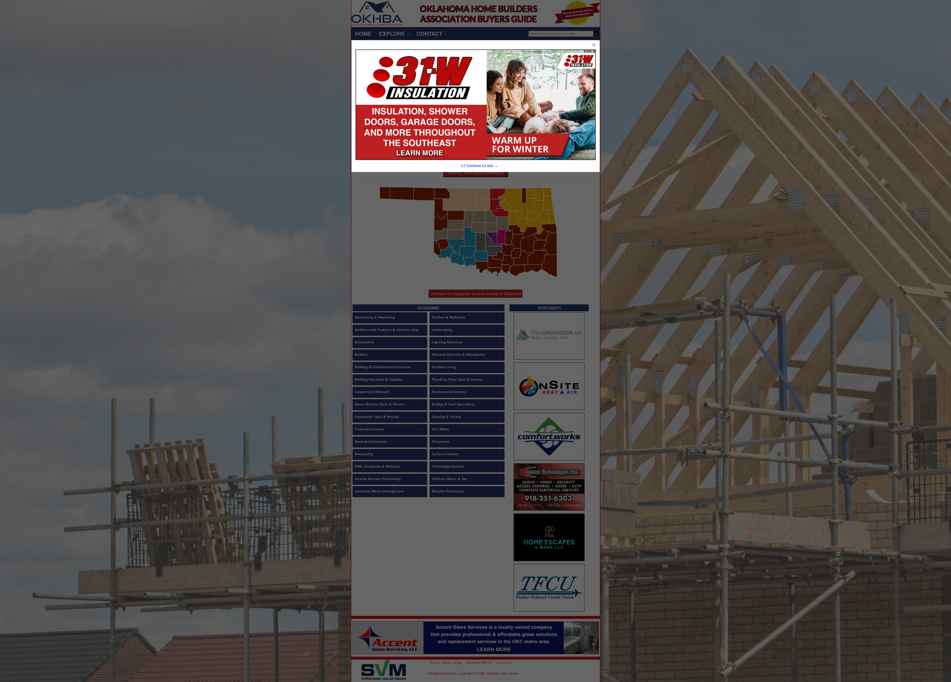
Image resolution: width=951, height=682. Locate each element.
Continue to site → (479, 165)
